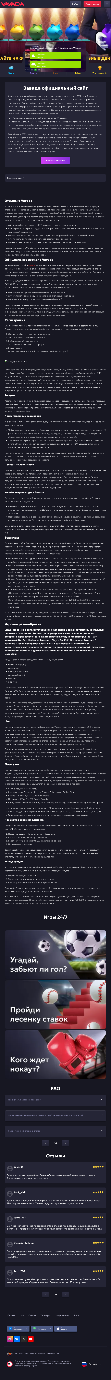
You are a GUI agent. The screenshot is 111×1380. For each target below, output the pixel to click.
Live (22, 1315)
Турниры (45, 1315)
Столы (32, 1315)
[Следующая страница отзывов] (65, 1294)
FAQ (76, 1315)
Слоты (11, 1315)
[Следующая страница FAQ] (65, 1143)
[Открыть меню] (107, 4)
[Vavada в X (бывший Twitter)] (24, 1339)
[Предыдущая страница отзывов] (45, 1294)
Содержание (62, 1315)
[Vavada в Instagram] (10, 1339)
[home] (12, 4)
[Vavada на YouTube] (31, 1339)
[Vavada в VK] (17, 1339)
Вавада (32, 265)
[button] (108, 35)
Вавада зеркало (55, 160)
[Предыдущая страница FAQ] (45, 1143)
